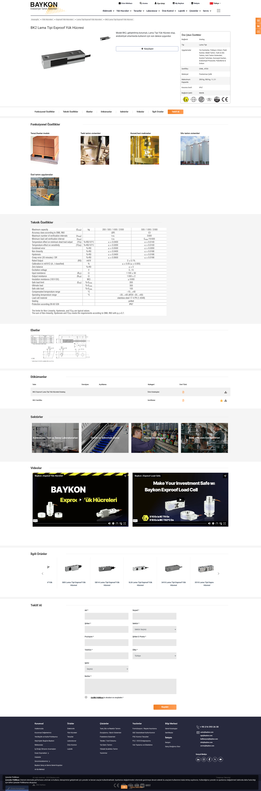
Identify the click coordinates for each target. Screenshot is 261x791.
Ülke (135, 650)
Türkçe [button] (216, 3)
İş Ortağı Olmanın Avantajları (45, 749)
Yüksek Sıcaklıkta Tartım (109, 749)
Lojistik (69, 749)
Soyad (136, 610)
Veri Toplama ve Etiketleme (142, 745)
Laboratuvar (71, 741)
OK (124, 787)
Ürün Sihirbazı (126, 3)
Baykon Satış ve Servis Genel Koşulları (48, 765)
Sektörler (124, 111)
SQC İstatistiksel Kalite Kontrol (144, 733)
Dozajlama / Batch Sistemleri (110, 733)
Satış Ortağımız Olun (172, 747)
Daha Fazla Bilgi (136, 787)
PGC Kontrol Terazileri (141, 737)
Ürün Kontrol (72, 745)
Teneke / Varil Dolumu (108, 741)
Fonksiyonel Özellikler (45, 111)
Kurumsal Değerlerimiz (43, 733)
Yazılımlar (103, 753)
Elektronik (70, 729)
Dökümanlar (106, 111)
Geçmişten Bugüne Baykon (44, 741)
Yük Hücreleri (72, 733)
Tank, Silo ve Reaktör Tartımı (110, 729)
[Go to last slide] (42, 573)
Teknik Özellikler (70, 111)
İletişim (197, 3)
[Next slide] (218, 573)
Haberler (38, 757)
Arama (145, 3)
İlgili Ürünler (158, 111)
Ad (86, 610)
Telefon (89, 650)
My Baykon (179, 3)
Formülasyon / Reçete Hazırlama (145, 729)
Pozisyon (89, 637)
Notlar (88, 676)
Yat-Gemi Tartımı (106, 745)
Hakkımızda (39, 729)
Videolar (140, 111)
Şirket (88, 623)
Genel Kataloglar (171, 729)
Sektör (136, 623)
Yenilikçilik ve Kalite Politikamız (46, 737)
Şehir (87, 663)
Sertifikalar (169, 733)
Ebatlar (89, 111)
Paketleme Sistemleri (107, 737)
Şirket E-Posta (139, 637)
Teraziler (70, 737)
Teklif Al (175, 111)
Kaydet (164, 707)
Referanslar (39, 745)
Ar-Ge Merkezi (40, 769)
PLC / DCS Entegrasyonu (142, 741)
